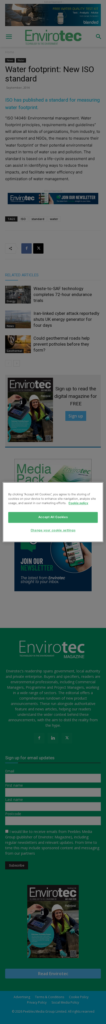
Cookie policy (78, 503)
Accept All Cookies (53, 517)
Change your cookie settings (53, 530)
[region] (53, 512)
